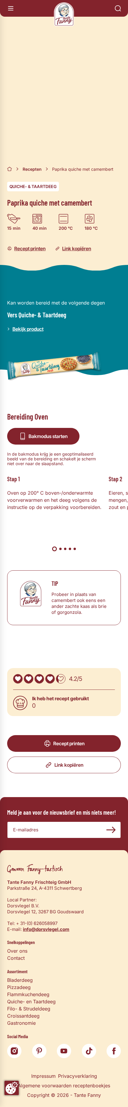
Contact (16, 958)
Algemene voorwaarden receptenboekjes (64, 1086)
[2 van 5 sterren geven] (28, 679)
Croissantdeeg (23, 1016)
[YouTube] (64, 1051)
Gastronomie (21, 1023)
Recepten (32, 169)
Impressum (43, 1076)
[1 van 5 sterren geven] (18, 679)
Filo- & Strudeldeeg (28, 1009)
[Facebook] (114, 1051)
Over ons (17, 951)
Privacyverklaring (77, 1076)
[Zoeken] (118, 8)
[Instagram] (14, 1051)
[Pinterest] (39, 1051)
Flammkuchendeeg (28, 994)
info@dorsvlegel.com (46, 929)
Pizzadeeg (19, 987)
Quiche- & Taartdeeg (33, 186)
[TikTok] (89, 1051)
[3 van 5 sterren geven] (39, 679)
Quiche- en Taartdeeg (31, 1001)
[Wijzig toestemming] (11, 1088)
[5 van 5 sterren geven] (60, 679)
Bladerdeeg (20, 980)
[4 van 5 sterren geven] (50, 679)
